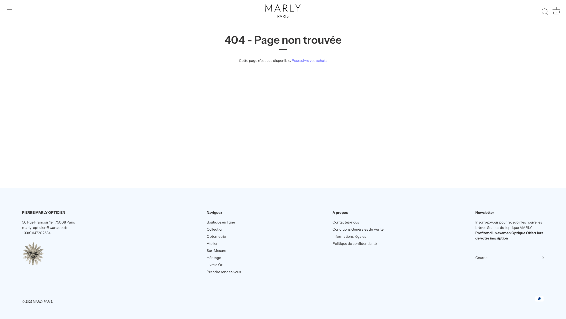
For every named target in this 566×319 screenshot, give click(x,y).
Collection (215, 229)
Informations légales (349, 236)
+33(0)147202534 (36, 233)
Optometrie (216, 236)
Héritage (214, 257)
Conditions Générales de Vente (358, 229)
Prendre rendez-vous (224, 272)
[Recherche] (545, 12)
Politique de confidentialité (355, 243)
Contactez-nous (346, 222)
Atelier (212, 243)
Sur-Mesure (216, 250)
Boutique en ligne (221, 222)
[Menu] (10, 11)
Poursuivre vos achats (309, 60)
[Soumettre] (541, 258)
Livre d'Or (214, 265)
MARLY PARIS (42, 301)
